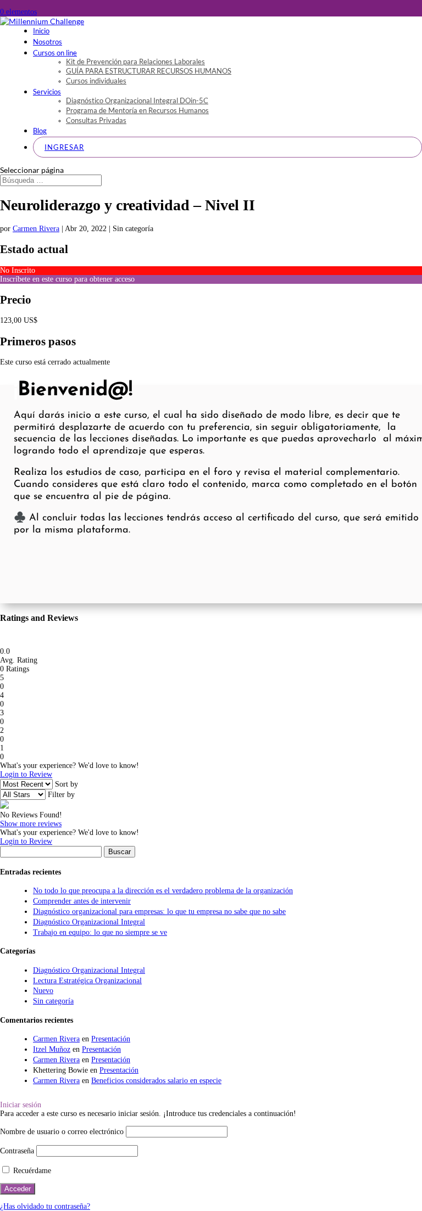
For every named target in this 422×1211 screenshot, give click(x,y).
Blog (40, 130)
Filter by (61, 794)
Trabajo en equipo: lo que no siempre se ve (100, 932)
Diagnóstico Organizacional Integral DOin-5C (137, 100)
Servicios (47, 91)
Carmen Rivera (36, 229)
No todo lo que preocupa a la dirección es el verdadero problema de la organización (163, 891)
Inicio (41, 30)
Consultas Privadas (96, 120)
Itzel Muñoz (51, 1049)
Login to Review (26, 774)
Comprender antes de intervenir (82, 901)
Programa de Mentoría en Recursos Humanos (137, 110)
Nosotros (47, 41)
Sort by (66, 784)
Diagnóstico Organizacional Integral (89, 922)
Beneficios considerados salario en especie (156, 1081)
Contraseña (17, 1151)
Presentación (110, 1039)
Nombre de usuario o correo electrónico (62, 1132)
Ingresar (64, 147)
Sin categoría (53, 1001)
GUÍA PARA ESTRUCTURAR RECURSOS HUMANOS (148, 70)
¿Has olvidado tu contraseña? (45, 1206)
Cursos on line (55, 52)
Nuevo (43, 990)
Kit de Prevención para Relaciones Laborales (135, 61)
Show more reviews (31, 824)
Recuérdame (31, 1171)
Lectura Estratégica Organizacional (87, 981)
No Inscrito (17, 270)
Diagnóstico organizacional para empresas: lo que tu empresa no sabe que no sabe (159, 911)
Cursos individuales (96, 80)
